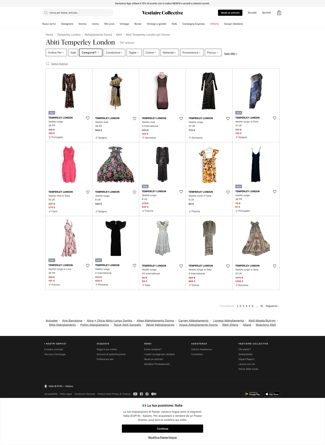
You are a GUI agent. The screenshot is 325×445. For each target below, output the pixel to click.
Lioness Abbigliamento (228, 321)
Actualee (52, 321)
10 (261, 306)
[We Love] (117, 24)
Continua (162, 429)
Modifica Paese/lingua (162, 437)
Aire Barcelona (72, 321)
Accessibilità (50, 394)
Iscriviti (266, 12)
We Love (109, 24)
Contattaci (197, 354)
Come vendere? (152, 349)
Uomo (95, 24)
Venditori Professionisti (157, 364)
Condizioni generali (85, 394)
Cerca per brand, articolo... (64, 12)
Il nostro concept (53, 349)
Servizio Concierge (55, 354)
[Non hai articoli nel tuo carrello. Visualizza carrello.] (279, 12)
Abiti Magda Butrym (262, 321)
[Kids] (179, 24)
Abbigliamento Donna (98, 35)
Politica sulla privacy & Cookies (114, 394)
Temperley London (69, 35)
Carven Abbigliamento (193, 321)
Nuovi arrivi (49, 24)
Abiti (119, 35)
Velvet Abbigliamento (160, 325)
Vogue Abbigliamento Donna (198, 325)
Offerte (214, 24)
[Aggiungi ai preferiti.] (88, 118)
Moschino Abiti (266, 325)
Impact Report (246, 359)
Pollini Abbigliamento (94, 325)
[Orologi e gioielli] (169, 24)
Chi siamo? (245, 349)
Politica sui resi (105, 359)
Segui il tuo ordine (107, 349)
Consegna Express (193, 24)
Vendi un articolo (230, 12)
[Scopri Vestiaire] (245, 24)
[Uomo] (101, 24)
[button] (279, 12)
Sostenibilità (245, 354)
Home (49, 35)
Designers (67, 24)
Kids (174, 24)
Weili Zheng (230, 325)
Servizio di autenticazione (111, 354)
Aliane (247, 325)
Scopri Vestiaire (233, 24)
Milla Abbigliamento (62, 325)
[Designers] (75, 24)
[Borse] (144, 24)
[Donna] (89, 24)
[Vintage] (131, 24)
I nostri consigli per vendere (159, 354)
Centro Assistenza (201, 349)
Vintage (124, 24)
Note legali (66, 394)
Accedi (252, 12)
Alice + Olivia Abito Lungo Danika (109, 321)
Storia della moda (248, 369)
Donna (82, 24)
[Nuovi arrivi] (58, 24)
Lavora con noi (247, 364)
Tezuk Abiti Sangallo (127, 325)
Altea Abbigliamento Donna (155, 321)
